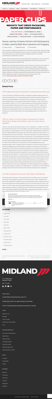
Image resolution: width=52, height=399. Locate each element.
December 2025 (8, 236)
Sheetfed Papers (6, 339)
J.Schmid (4, 380)
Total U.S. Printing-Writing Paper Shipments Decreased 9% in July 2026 (19, 305)
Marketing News (16, 34)
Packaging (11, 8)
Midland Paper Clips (20, 47)
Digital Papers (5, 336)
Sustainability (33, 8)
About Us (5, 8)
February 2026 (7, 231)
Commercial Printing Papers (9, 333)
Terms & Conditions (34, 396)
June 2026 (6, 219)
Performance (24, 8)
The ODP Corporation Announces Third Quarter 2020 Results (23, 174)
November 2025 (8, 239)
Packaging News (36, 34)
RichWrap (4, 386)
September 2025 (8, 245)
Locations (4, 358)
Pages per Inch (5, 313)
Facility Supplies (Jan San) (8, 350)
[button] (4, 80)
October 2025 (7, 242)
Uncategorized (39, 36)
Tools (3, 325)
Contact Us (42, 8)
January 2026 (7, 233)
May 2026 (6, 222)
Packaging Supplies (7, 341)
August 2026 (7, 213)
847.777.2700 (6, 283)
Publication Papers (6, 344)
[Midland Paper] (11, 4)
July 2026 (6, 216)
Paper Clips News (35, 4)
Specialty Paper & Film (7, 347)
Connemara (5, 375)
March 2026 (7, 228)
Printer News (12, 36)
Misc (26, 34)
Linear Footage (6, 319)
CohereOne (5, 377)
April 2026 (6, 225)
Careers (4, 364)
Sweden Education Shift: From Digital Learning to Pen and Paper (17, 301)
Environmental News (32, 32)
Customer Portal (25, 4)
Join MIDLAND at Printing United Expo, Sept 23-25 (14, 297)
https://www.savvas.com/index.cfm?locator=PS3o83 (20, 75)
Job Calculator (45, 4)
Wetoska (4, 372)
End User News (16, 32)
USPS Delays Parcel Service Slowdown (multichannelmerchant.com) (26, 92)
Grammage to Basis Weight (8, 322)
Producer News (25, 36)
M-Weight (4, 316)
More (5, 249)
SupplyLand (5, 383)
